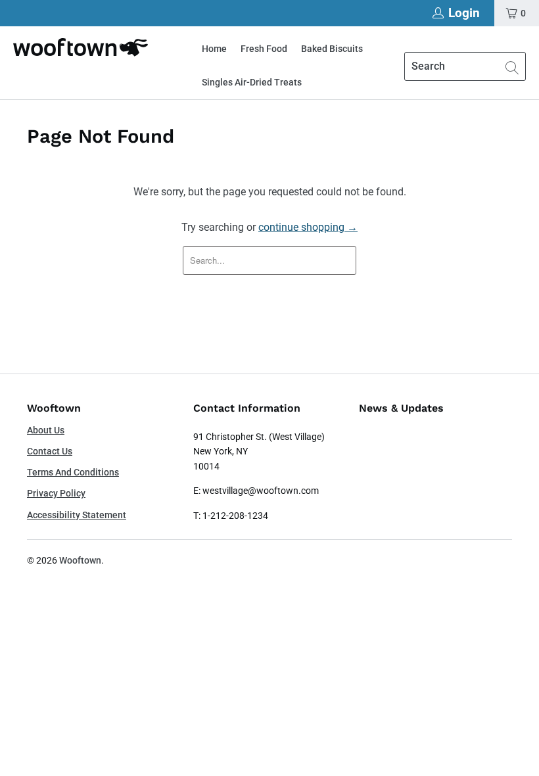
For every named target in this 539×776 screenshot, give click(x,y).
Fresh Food (264, 48)
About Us (45, 430)
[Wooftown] (80, 47)
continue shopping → (308, 227)
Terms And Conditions (73, 472)
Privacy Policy (56, 493)
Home (214, 48)
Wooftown (80, 560)
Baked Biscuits (332, 48)
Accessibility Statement (76, 515)
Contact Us (49, 451)
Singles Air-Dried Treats (252, 82)
